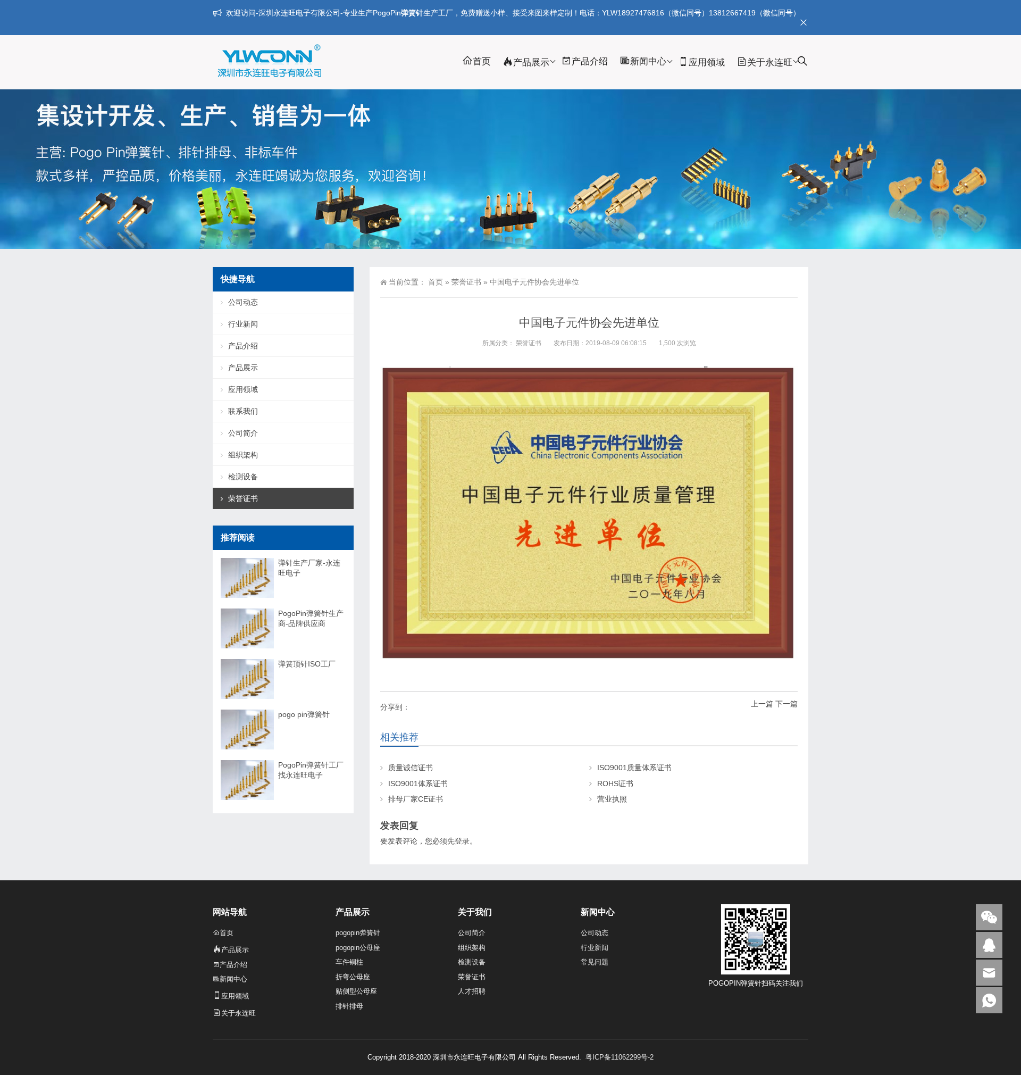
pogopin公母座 (358, 948)
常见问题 (594, 962)
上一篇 (762, 703)
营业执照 (612, 799)
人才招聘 (472, 991)
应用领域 (707, 62)
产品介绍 (590, 61)
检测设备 (243, 476)
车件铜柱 (349, 962)
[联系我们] (989, 945)
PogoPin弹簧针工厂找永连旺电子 (311, 770)
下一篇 (786, 703)
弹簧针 (412, 13)
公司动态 (243, 302)
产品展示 (531, 62)
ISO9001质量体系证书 (634, 767)
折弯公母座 (353, 977)
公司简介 (243, 433)
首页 (482, 61)
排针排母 (349, 1006)
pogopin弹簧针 (358, 933)
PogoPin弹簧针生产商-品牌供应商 (311, 618)
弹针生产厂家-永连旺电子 (309, 568)
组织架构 (243, 455)
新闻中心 (648, 61)
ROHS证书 (615, 783)
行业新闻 (243, 324)
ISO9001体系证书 (418, 783)
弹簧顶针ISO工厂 (307, 664)
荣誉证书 (466, 282)
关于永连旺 (769, 62)
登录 (462, 841)
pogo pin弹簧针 (304, 714)
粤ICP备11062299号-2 (619, 1057)
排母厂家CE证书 (415, 799)
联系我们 (243, 411)
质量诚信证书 (410, 767)
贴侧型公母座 (356, 991)
